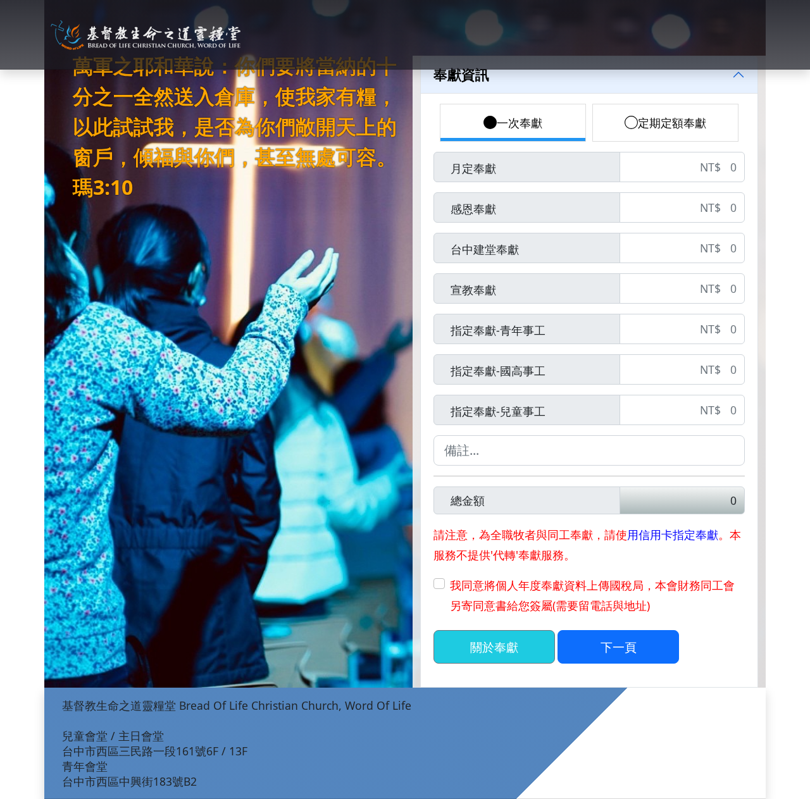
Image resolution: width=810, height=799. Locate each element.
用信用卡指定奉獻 (672, 534)
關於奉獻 (494, 646)
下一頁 (619, 646)
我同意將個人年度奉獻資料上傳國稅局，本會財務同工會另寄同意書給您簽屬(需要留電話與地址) (592, 595)
